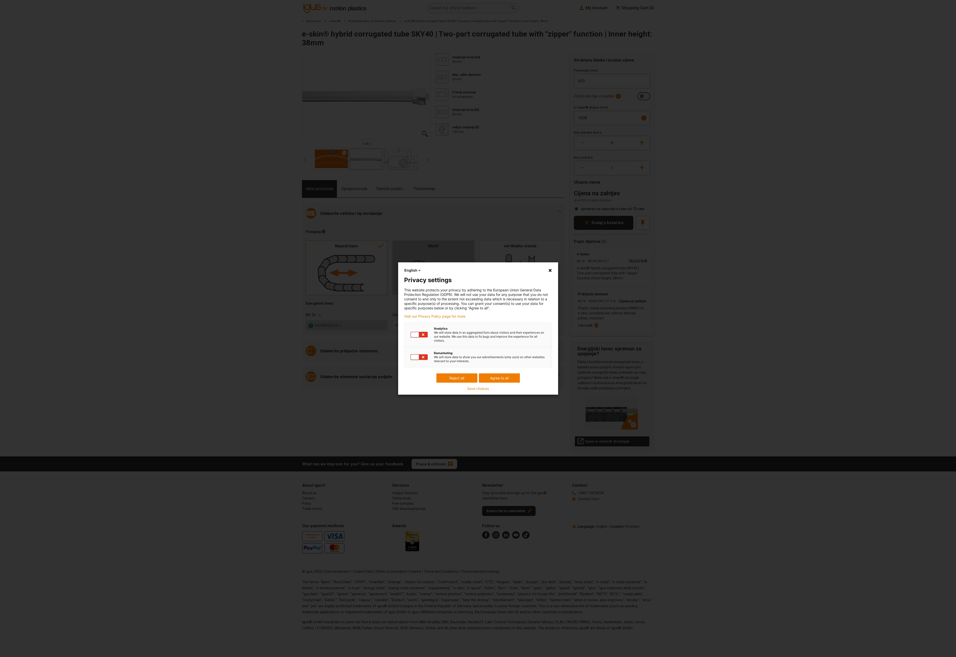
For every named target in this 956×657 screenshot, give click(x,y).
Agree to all (499, 378)
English (410, 270)
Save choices (478, 389)
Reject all (456, 378)
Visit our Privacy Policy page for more (434, 316)
